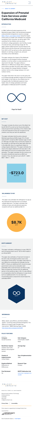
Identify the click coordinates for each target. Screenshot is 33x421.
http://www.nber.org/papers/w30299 (12, 328)
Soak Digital (18, 418)
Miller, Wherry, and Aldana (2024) (11, 36)
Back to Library (10, 8)
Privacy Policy (5, 403)
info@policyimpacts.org (7, 399)
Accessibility (14, 403)
